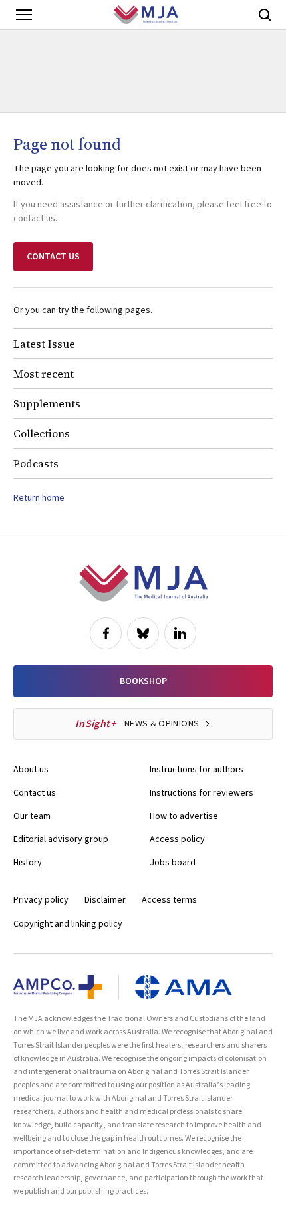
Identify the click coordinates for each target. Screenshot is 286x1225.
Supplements (46, 403)
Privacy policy (41, 900)
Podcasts (36, 463)
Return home (39, 497)
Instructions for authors (196, 769)
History (27, 862)
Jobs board (173, 862)
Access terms (169, 900)
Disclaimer (105, 900)
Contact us (34, 793)
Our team (32, 816)
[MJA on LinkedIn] (180, 633)
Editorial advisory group (60, 839)
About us (31, 769)
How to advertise (184, 816)
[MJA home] (143, 583)
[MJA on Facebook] (106, 633)
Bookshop (143, 681)
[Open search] (265, 15)
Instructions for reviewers (201, 793)
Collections (41, 433)
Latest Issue (44, 343)
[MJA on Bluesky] (143, 633)
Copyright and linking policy (67, 924)
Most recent (43, 373)
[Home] (146, 14)
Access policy (177, 839)
